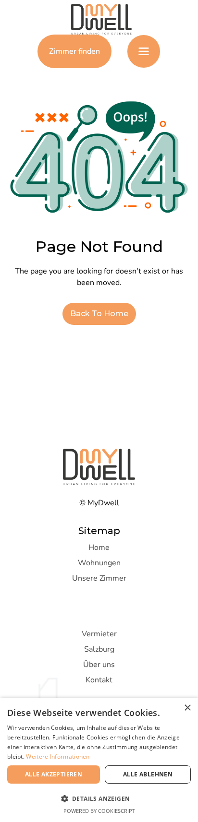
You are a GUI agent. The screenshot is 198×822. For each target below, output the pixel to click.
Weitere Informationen (57, 756)
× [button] (187, 708)
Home (99, 547)
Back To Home (99, 313)
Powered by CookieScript (99, 810)
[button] (144, 51)
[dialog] (99, 760)
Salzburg (99, 649)
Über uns (99, 664)
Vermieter (99, 634)
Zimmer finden (74, 51)
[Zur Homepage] (99, 19)
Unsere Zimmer (99, 578)
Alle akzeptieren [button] (53, 774)
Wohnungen (99, 563)
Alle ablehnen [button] (148, 774)
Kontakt (99, 680)
